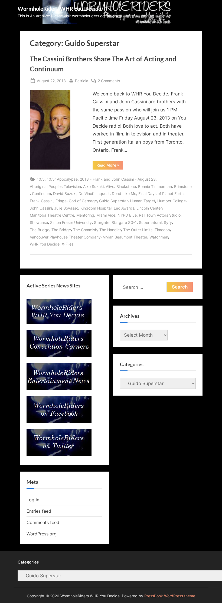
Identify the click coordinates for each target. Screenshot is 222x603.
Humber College (171, 200)
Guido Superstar (113, 200)
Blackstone (126, 186)
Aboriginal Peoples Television (55, 186)
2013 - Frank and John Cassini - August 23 (118, 179)
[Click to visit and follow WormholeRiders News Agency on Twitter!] (59, 454)
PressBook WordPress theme (169, 596)
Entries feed (39, 511)
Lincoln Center (149, 208)
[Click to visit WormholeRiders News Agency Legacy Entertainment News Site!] (59, 388)
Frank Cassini (41, 200)
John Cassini (41, 208)
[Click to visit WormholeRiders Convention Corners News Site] (59, 355)
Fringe (61, 200)
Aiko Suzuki (93, 186)
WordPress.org (42, 533)
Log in (33, 499)
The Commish (85, 229)
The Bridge (39, 229)
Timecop (162, 229)
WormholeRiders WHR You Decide (59, 8)
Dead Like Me (124, 193)
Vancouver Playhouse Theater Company (65, 237)
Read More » (109, 166)
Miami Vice (105, 215)
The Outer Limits (137, 229)
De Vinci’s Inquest (94, 193)
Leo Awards (124, 208)
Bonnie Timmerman (155, 186)
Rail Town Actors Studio (160, 215)
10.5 (41, 179)
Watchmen (158, 237)
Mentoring (85, 215)
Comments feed (43, 522)
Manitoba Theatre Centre (52, 215)
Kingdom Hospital (96, 208)
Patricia (81, 80)
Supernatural (150, 222)
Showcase (39, 222)
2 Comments (109, 81)
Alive (110, 186)
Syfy (168, 222)
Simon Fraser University (71, 222)
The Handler (110, 229)
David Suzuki (64, 193)
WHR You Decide (45, 244)
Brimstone (183, 186)
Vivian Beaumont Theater (125, 237)
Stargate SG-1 (124, 222)
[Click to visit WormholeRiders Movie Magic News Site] (59, 322)
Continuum (41, 193)
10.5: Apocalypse (62, 179)
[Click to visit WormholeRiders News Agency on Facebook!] (59, 421)
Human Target (142, 200)
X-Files (67, 244)
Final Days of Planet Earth (161, 193)
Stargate (101, 222)
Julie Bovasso (66, 208)
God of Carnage (83, 200)
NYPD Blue (127, 215)
